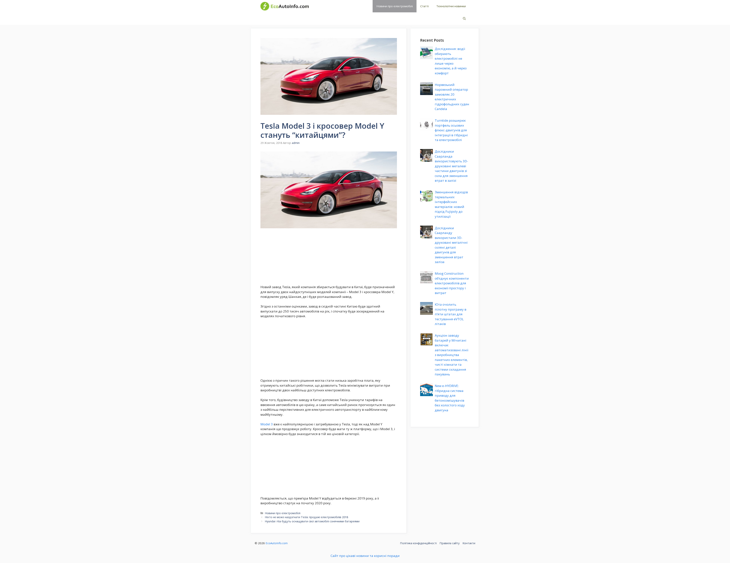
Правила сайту (450, 543)
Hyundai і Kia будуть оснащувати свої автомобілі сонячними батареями (312, 521)
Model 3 (266, 424)
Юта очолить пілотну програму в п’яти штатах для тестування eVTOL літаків (450, 314)
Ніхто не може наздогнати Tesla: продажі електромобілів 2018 (306, 517)
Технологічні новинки (451, 6)
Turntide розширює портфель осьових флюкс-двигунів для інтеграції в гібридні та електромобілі (451, 130)
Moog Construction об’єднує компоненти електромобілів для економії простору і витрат (452, 283)
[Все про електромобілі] (284, 6)
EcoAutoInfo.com (277, 543)
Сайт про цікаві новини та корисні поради (365, 555)
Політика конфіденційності (418, 543)
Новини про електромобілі (394, 6)
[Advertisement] (328, 256)
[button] (464, 18)
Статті (424, 6)
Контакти (469, 543)
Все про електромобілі (339, 6)
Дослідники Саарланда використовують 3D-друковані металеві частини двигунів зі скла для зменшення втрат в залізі (451, 166)
